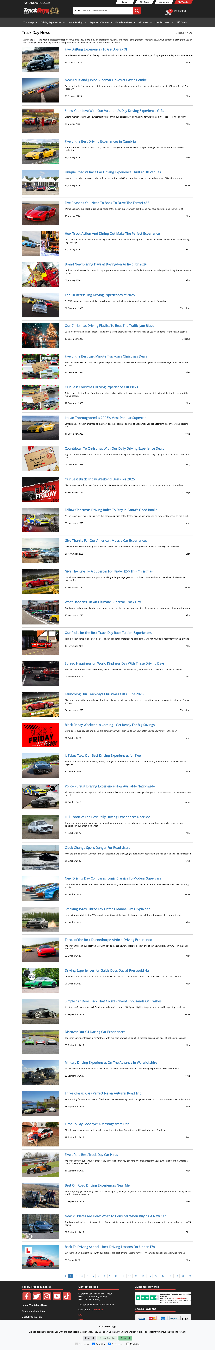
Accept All (125, 1338)
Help (80, 1319)
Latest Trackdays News (34, 1305)
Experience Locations (33, 1311)
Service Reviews (178, 1298)
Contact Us (97, 1309)
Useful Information (32, 1316)
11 (123, 1276)
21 (190, 1276)
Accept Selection (107, 1338)
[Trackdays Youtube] (57, 1299)
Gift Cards (144, 2)
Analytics (100, 1344)
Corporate (164, 2)
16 (156, 1276)
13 (136, 1276)
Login (124, 2)
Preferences (117, 1344)
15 (149, 1276)
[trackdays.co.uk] (41, 14)
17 (163, 1276)
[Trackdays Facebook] (26, 1299)
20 (183, 1276)
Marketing (135, 1344)
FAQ (80, 1314)
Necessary (84, 1344)
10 (116, 1276)
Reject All (89, 1338)
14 (143, 1276)
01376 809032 (39, 3)
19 (176, 1276)
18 (170, 1276)
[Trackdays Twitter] (36, 1299)
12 (129, 1276)
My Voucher (183, 2)
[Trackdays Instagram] (46, 1299)
